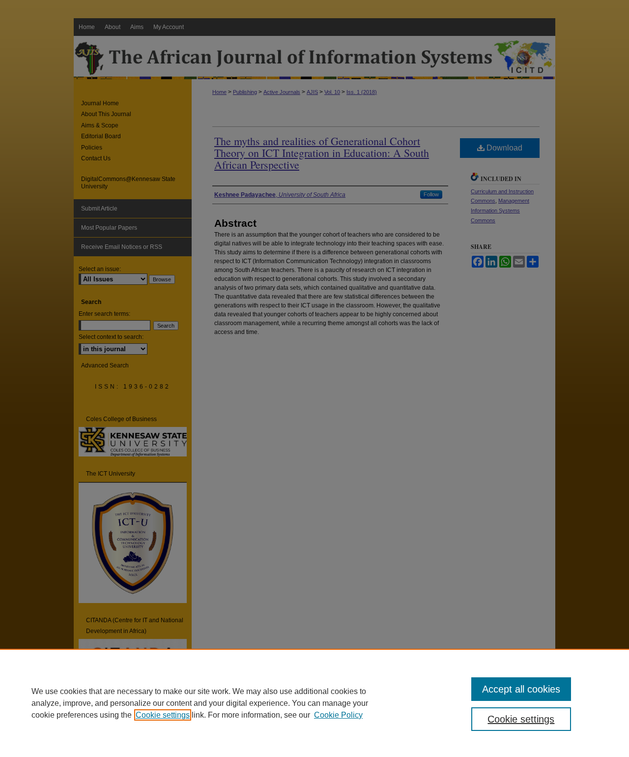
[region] (314, 703)
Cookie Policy (338, 715)
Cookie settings (163, 715)
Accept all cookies (521, 689)
